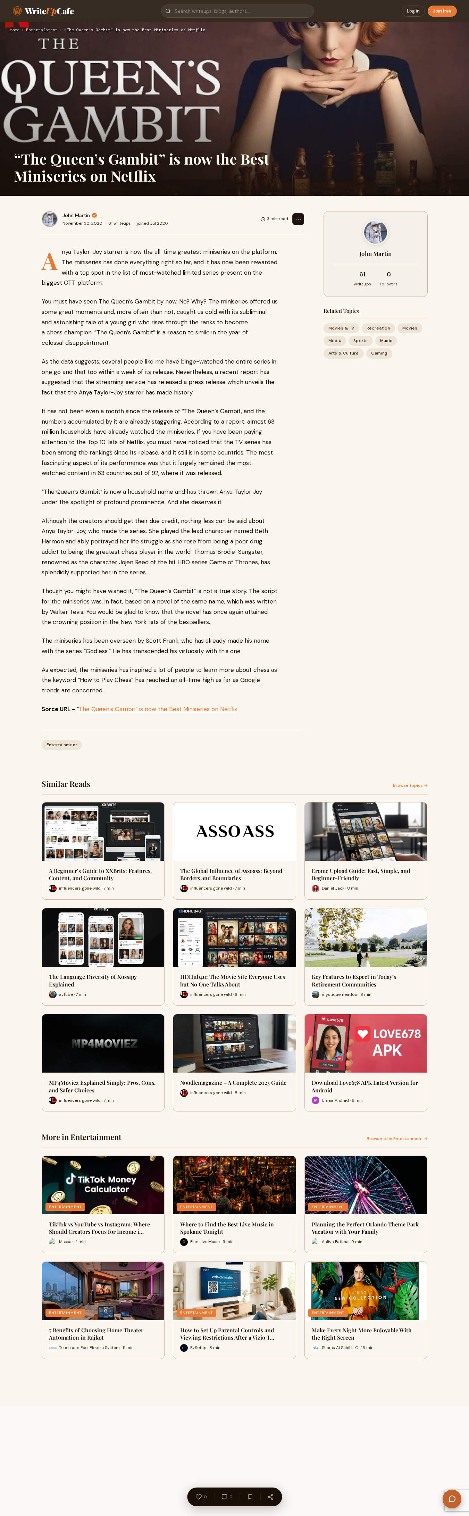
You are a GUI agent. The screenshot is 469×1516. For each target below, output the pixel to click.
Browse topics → (410, 785)
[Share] (270, 1497)
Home (14, 30)
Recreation (378, 328)
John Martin (76, 215)
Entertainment (42, 30)
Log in (413, 11)
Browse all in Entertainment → (397, 1138)
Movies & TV (341, 328)
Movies (410, 328)
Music (386, 340)
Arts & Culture (343, 353)
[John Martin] (50, 219)
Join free (442, 11)
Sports (360, 340)
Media (335, 340)
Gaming (379, 353)
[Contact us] (452, 1499)
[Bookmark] (250, 1497)
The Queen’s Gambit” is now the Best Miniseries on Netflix (158, 709)
